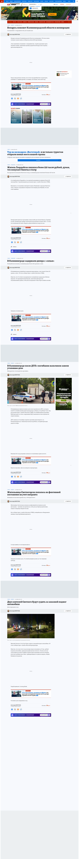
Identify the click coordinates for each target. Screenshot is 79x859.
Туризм (9, 149)
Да (30, 8)
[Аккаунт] (77, 1)
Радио (56, 4)
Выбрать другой (35, 8)
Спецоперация (17, 1)
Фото (7, 1)
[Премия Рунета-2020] (24, 4)
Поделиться (68, 34)
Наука (64, 1)
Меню (2, 1)
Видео (11, 1)
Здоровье (51, 1)
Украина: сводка (31, 21)
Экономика (36, 1)
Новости (14, 21)
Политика (24, 1)
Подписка (68, 4)
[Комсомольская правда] (13, 4)
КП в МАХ (36, 21)
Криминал (14, 246)
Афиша (62, 21)
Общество (30, 1)
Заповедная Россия (50, 21)
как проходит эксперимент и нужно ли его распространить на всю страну (35, 87)
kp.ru (49, 94)
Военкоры (25, 21)
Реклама (62, 4)
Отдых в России (42, 21)
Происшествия (57, 21)
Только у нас (19, 21)
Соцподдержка (58, 1)
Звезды (46, 1)
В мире (41, 1)
